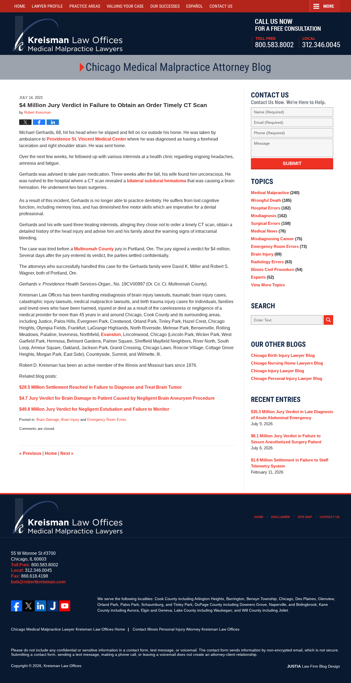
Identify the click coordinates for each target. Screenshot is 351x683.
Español (194, 6)
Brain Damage (47, 420)
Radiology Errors (271, 261)
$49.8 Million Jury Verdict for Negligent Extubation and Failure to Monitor (94, 409)
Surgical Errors (271, 223)
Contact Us (329, 517)
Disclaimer (280, 517)
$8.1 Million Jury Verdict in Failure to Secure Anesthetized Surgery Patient (286, 438)
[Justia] (53, 605)
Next (66, 453)
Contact (221, 6)
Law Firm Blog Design (313, 666)
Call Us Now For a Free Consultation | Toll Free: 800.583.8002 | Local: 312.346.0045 (296, 34)
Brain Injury (70, 420)
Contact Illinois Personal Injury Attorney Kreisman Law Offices (186, 629)
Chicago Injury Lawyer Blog (277, 370)
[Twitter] (28, 605)
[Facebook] (16, 605)
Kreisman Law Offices (62, 666)
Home (19, 6)
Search (328, 320)
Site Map (305, 517)
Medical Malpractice (275, 192)
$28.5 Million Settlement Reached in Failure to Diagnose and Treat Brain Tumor (100, 387)
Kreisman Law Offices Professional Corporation (68, 33)
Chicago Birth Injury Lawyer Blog (283, 355)
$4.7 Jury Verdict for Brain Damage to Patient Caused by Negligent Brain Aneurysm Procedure (117, 398)
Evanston (111, 334)
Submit (292, 163)
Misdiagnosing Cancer (276, 238)
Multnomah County (94, 249)
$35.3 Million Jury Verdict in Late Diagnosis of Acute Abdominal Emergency (292, 414)
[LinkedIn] (41, 605)
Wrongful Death (271, 200)
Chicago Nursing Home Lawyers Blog (287, 363)
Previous (30, 453)
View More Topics (268, 284)
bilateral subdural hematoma (156, 180)
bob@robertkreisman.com (38, 582)
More (328, 6)
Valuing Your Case (125, 6)
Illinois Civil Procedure (276, 269)
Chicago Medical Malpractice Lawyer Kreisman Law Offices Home (68, 629)
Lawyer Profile (47, 6)
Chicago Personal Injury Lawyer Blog (286, 378)
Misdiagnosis (269, 215)
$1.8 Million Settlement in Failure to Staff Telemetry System (289, 463)
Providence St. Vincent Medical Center (87, 139)
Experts (262, 277)
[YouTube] (65, 605)
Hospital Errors (271, 208)
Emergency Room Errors (106, 420)
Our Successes (165, 6)
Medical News (268, 231)
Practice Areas (84, 6)
